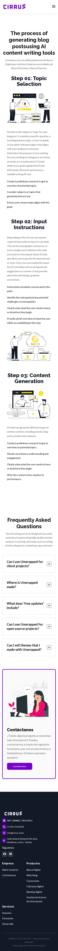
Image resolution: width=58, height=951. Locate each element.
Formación (7, 918)
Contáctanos (19, 766)
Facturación (32, 880)
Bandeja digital (34, 891)
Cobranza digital (34, 886)
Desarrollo (7, 923)
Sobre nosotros (10, 869)
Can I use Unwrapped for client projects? (25, 564)
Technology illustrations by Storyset (29, 945)
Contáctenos (9, 875)
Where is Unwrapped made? (22, 585)
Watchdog (31, 875)
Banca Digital (33, 869)
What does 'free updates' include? (25, 605)
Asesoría (6, 912)
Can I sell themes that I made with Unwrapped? (24, 647)
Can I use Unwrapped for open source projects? (25, 626)
